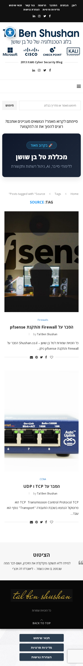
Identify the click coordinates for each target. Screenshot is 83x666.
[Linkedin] (34, 16)
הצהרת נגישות (31, 9)
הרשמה (42, 5)
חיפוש (10, 105)
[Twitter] (44, 16)
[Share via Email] (31, 357)
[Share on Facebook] (46, 357)
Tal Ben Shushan (47, 334)
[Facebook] (49, 16)
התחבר (53, 5)
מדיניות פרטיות (51, 9)
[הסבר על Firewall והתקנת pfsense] (41, 261)
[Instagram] (39, 16)
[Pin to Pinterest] (36, 357)
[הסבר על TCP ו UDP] (41, 421)
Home (75, 194)
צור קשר (30, 5)
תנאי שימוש (15, 5)
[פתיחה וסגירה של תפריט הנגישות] (10, 32)
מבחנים (64, 5)
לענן (74, 5)
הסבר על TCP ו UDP (41, 486)
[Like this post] (51, 357)
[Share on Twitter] (41, 357)
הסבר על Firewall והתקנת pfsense (41, 327)
